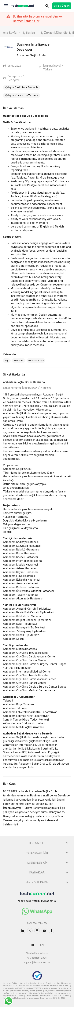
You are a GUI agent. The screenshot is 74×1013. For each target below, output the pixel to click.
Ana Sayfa (10, 32)
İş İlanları (29, 32)
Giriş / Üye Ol (61, 5)
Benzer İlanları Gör (26, 21)
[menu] (6, 6)
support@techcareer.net (37, 962)
